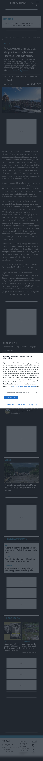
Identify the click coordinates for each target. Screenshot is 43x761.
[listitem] (21, 392)
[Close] (39, 356)
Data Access (21, 404)
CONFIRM (11, 397)
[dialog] (21, 380)
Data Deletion (10, 404)
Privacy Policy (32, 404)
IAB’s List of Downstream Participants (24, 386)
